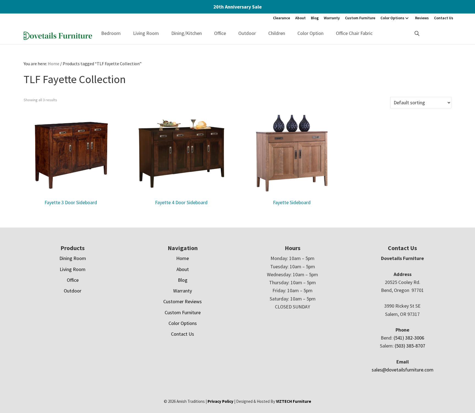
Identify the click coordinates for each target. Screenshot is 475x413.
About (300, 17)
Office (220, 33)
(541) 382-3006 (409, 338)
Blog (315, 17)
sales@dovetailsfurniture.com (402, 369)
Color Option (310, 33)
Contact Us (443, 17)
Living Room (146, 33)
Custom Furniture (360, 17)
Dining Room (72, 258)
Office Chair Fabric (354, 33)
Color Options (392, 17)
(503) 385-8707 (410, 346)
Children (276, 33)
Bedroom (111, 33)
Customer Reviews (182, 301)
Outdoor (247, 33)
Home (182, 258)
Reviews (422, 17)
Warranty (332, 17)
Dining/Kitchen (186, 33)
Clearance (281, 17)
